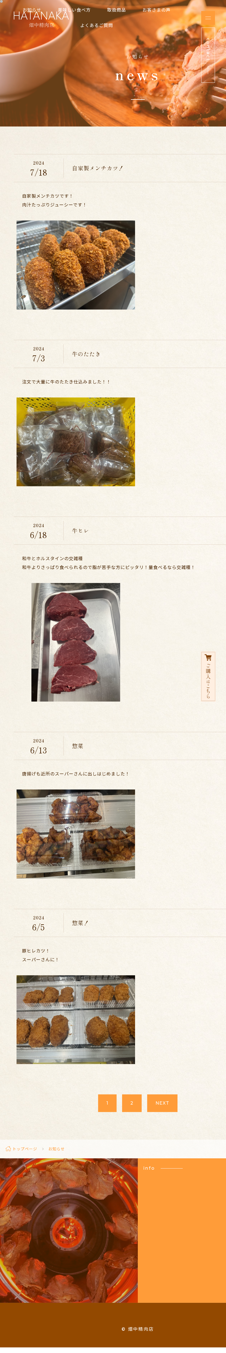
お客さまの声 (156, 10)
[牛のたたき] (76, 487)
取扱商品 (116, 10)
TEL (69, 1240)
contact (69, 1270)
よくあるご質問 (96, 25)
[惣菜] (76, 879)
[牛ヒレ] (75, 702)
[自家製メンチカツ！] (76, 310)
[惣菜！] (76, 1064)
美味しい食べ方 (74, 10)
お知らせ (32, 10)
